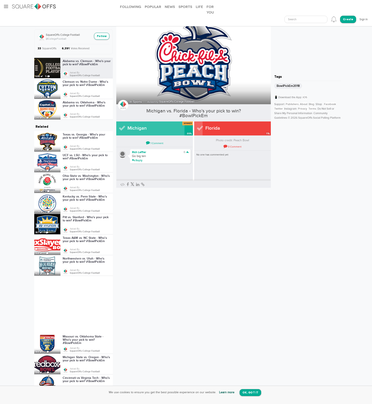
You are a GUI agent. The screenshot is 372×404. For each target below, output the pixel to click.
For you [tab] (210, 10)
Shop (319, 104)
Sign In (364, 19)
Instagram (290, 108)
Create (348, 19)
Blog (311, 104)
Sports (137, 102)
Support (279, 104)
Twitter (278, 108)
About (303, 104)
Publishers (292, 104)
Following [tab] (130, 7)
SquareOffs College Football (63, 35)
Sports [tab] (185, 7)
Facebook (330, 104)
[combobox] (305, 19)
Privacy (302, 108)
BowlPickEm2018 (288, 86)
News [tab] (170, 7)
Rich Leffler (139, 152)
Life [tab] (199, 7)
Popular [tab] (153, 7)
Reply (139, 160)
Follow (102, 36)
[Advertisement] (73, 304)
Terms (312, 108)
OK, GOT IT (250, 392)
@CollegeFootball (56, 38)
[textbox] (306, 19)
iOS (305, 97)
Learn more (226, 392)
